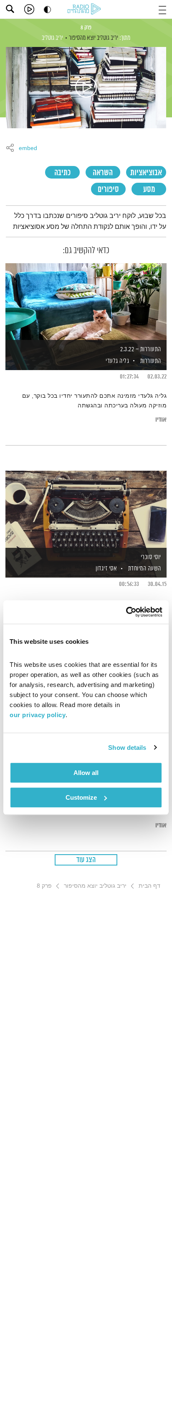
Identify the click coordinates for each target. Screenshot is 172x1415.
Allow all (86, 772)
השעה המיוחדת (144, 568)
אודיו (161, 420)
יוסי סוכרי (151, 557)
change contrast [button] (47, 9)
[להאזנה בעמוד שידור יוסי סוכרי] (86, 510)
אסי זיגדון (105, 568)
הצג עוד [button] (86, 860)
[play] (29, 9)
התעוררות (150, 361)
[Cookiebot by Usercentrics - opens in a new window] (125, 611)
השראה (103, 173)
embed (28, 148)
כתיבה (62, 173)
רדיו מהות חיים (85, 9)
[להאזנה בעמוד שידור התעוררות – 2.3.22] (86, 302)
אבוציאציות (146, 173)
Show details (127, 747)
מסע (149, 189)
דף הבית (149, 885)
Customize (81, 797)
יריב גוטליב (52, 37)
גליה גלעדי (116, 361)
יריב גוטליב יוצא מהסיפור (93, 37)
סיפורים (108, 189)
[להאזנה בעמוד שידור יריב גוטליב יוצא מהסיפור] (86, 87)
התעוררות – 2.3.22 (140, 349)
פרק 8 (86, 27)
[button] (162, 9)
